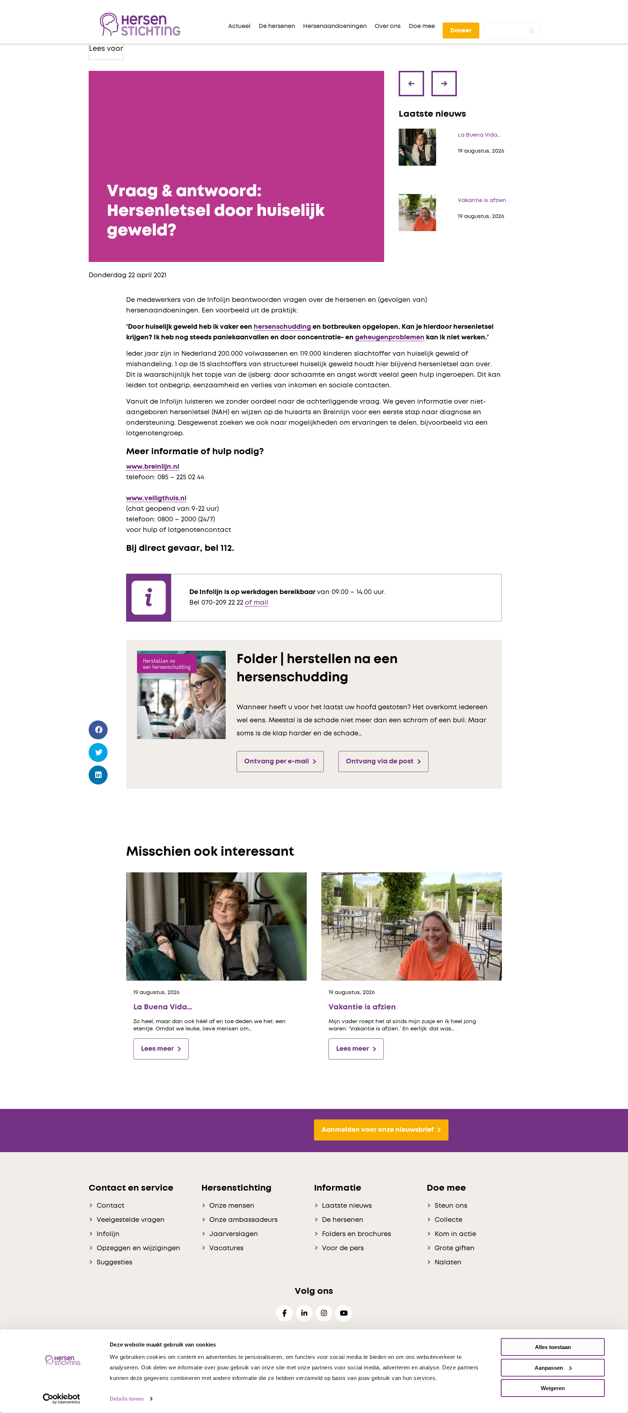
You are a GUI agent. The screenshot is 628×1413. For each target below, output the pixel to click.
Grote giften (455, 1248)
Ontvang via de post (380, 761)
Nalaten (448, 1262)
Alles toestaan (553, 1347)
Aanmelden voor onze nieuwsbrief (378, 1130)
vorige (413, 89)
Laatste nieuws (347, 1206)
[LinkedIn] (98, 775)
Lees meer (157, 1049)
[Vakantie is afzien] (411, 926)
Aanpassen (549, 1367)
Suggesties (114, 1262)
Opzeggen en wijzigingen (138, 1248)
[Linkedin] (304, 1313)
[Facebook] (98, 730)
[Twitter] (98, 752)
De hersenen (342, 1220)
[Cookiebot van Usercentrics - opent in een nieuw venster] (61, 1398)
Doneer (461, 30)
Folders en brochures (356, 1234)
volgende (445, 78)
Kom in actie (455, 1234)
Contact (110, 1206)
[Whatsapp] (98, 796)
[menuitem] (239, 26)
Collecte (448, 1220)
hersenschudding (282, 327)
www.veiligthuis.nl (156, 498)
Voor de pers (343, 1248)
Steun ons (451, 1206)
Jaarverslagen (233, 1234)
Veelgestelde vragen (131, 1220)
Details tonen (127, 1399)
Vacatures (226, 1248)
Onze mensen (231, 1206)
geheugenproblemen (389, 337)
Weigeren (553, 1388)
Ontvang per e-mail (276, 761)
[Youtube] (343, 1313)
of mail (256, 602)
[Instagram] (323, 1313)
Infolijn (108, 1234)
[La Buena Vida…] (216, 926)
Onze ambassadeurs (243, 1220)
